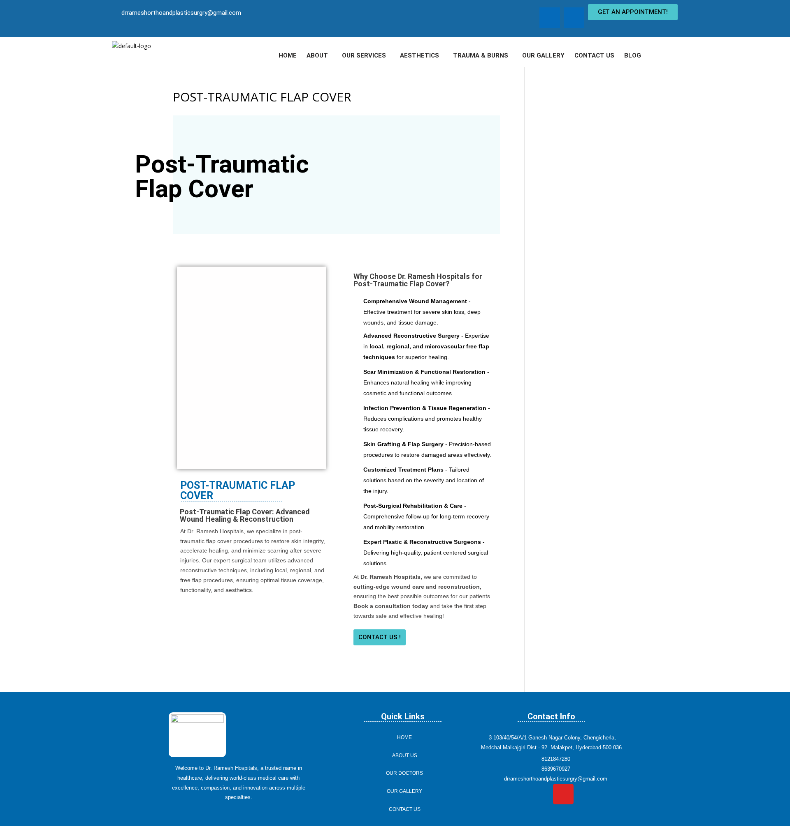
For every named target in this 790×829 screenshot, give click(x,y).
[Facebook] (549, 17)
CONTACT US (594, 55)
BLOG (632, 55)
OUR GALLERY (543, 55)
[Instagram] (574, 17)
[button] (319, 55)
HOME (288, 55)
